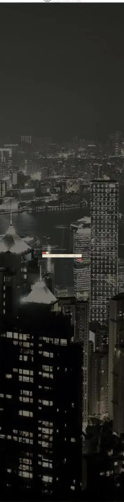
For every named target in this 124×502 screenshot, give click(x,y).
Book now (79, 259)
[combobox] (77, 256)
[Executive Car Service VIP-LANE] (47, 1)
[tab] (43, 253)
